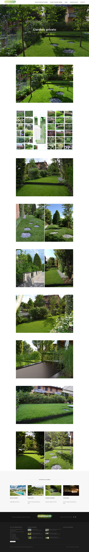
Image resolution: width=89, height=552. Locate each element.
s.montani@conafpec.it (15, 539)
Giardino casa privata (53, 533)
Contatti (82, 2)
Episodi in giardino (14, 498)
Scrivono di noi (74, 2)
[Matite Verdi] (10, 2)
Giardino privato (34, 529)
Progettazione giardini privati (49, 32)
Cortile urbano (66, 498)
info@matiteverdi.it (15, 537)
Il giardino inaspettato (50, 498)
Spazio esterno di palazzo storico (55, 529)
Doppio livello (31, 498)
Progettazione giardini (56, 2)
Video (66, 2)
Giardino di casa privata (36, 533)
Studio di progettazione (41, 2)
